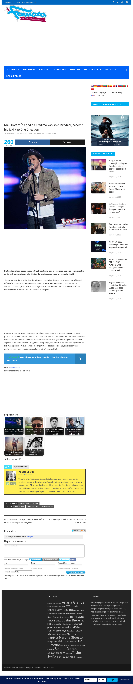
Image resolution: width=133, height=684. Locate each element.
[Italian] (126, 86)
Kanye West (55, 624)
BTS (68, 606)
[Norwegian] (92, 89)
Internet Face (13, 76)
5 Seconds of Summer (54, 603)
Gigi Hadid (78, 614)
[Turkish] (114, 86)
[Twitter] (7, 483)
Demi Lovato (64, 610)
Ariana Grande (73, 602)
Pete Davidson (75, 645)
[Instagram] (14, 483)
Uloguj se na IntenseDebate (35, 559)
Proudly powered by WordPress (16, 667)
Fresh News (29, 69)
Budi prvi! (30, 537)
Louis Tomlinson (58, 634)
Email (33, 563)
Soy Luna (69, 653)
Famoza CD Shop (92, 69)
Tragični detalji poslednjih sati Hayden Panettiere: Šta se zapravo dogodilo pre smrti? (118, 166)
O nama (17, 2)
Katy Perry (71, 624)
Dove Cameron (78, 610)
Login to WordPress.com (50, 559)
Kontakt (8, 2)
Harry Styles (77, 616)
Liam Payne (62, 630)
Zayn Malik (69, 656)
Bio (9, 467)
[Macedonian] (101, 86)
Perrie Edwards (65, 645)
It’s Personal (59, 69)
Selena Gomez (66, 648)
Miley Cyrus (52, 641)
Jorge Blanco (54, 620)
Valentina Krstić (26, 133)
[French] (117, 86)
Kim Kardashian (61, 627)
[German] (95, 86)
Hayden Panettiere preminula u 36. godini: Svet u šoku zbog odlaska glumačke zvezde (118, 288)
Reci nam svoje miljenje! (46, 133)
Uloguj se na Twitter (64, 559)
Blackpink (60, 606)
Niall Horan (19, 507)
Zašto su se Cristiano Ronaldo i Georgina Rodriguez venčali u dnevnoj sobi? (117, 208)
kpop (71, 627)
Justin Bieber (72, 620)
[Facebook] (11, 483)
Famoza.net (15, 367)
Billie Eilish (51, 606)
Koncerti (75, 69)
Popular (35, 503)
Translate (100, 95)
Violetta (59, 656)
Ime (5, 563)
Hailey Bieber (65, 617)
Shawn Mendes (47, 507)
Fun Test (43, 69)
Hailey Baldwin (53, 617)
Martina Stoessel (71, 637)
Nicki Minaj (73, 642)
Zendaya (79, 657)
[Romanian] (107, 86)
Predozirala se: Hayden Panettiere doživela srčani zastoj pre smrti (118, 227)
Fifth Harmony (70, 614)
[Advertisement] (95, 37)
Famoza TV (110, 69)
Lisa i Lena (71, 631)
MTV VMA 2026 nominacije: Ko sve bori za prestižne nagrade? (118, 245)
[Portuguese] (123, 86)
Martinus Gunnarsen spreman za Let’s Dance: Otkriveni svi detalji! (117, 187)
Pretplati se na (9, 572)
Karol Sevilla (63, 624)
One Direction (32, 507)
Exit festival (61, 614)
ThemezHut (49, 667)
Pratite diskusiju (83, 530)
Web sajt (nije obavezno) (66, 563)
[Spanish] (110, 86)
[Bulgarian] (104, 86)
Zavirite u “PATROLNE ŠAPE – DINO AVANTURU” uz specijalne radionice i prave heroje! (118, 265)
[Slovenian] (98, 86)
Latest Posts (21, 467)
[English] (92, 86)
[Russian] (120, 86)
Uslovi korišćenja (28, 2)
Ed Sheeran (52, 613)
